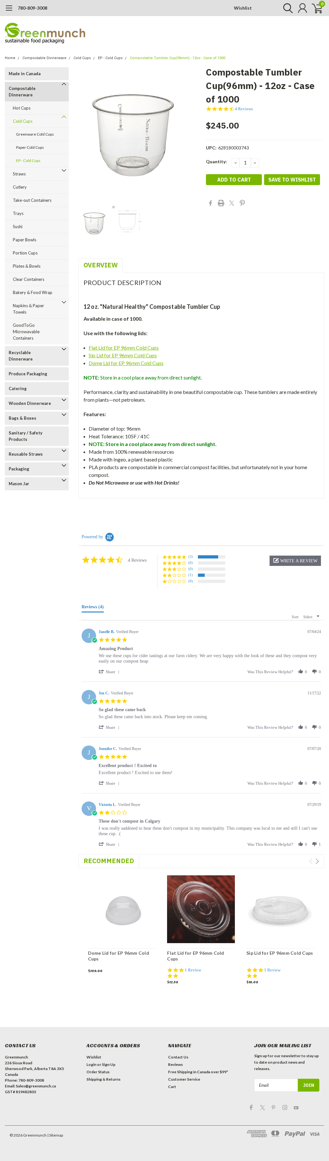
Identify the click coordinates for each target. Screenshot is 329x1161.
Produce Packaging (28, 373)
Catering (18, 388)
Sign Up (108, 1064)
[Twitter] (231, 203)
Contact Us (178, 1057)
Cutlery (20, 187)
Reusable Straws (26, 454)
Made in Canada (24, 73)
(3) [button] (190, 556)
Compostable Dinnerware (44, 58)
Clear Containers (28, 279)
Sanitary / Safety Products (25, 436)
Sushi (17, 226)
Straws (19, 173)
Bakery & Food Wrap (32, 292)
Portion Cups (25, 252)
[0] (314, 8)
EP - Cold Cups (110, 58)
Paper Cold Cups (30, 147)
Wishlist (243, 8)
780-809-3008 (32, 8)
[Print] (221, 203)
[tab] (93, 608)
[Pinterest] (242, 203)
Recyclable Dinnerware (21, 356)
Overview (101, 265)
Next (317, 861)
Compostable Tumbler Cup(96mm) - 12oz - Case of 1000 (177, 58)
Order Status (98, 1071)
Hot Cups (22, 108)
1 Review (193, 970)
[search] (286, 8)
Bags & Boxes (22, 418)
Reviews (175, 1064)
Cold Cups (82, 58)
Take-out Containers (32, 200)
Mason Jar (19, 483)
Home (10, 58)
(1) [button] (190, 575)
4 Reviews (244, 108)
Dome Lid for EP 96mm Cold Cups (126, 363)
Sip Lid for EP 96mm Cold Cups (123, 355)
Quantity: (216, 161)
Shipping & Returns (103, 1079)
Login (91, 1064)
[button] (295, 561)
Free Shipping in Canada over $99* (198, 1071)
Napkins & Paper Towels (28, 309)
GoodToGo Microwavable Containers (26, 332)
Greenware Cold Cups (35, 134)
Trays (18, 213)
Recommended (109, 860)
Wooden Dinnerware (30, 403)
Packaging (19, 468)
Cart (172, 1086)
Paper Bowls (24, 239)
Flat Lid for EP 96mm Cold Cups (124, 347)
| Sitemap (55, 1135)
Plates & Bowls (26, 266)
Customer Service (184, 1079)
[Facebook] (210, 203)
